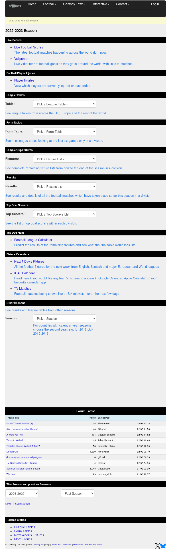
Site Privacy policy (93, 544)
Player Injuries (24, 80)
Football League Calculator (33, 239)
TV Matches (22, 288)
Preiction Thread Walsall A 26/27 (23, 446)
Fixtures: (12, 158)
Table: (10, 103)
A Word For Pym (14, 434)
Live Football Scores (28, 47)
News (8, 503)
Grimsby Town (73, 4)
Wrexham (11, 474)
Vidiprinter (21, 58)
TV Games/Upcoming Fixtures (21, 463)
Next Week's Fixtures (29, 535)
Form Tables (23, 531)
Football (48, 4)
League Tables (24, 527)
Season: (11, 318)
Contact (121, 4)
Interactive (99, 4)
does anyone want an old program (24, 457)
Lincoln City (12, 451)
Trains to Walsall (14, 440)
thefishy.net (38, 544)
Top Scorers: (15, 214)
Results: (11, 186)
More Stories (23, 539)
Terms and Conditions (61, 544)
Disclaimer (78, 544)
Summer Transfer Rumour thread (23, 468)
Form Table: (14, 131)
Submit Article (22, 503)
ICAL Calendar (24, 273)
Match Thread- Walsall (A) (19, 423)
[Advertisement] (85, 372)
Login (155, 4)
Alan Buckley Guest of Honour (22, 429)
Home (32, 4)
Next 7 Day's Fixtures (29, 261)
